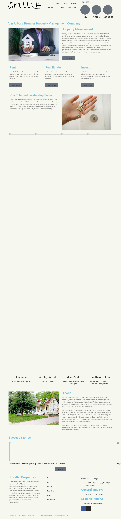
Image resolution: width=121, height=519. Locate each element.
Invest (62, 7)
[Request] (107, 10)
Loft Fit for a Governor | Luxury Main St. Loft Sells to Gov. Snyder (37, 463)
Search (73, 3)
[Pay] (85, 10)
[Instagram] (88, 508)
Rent (65, 3)
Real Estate (52, 7)
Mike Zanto (74, 377)
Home (58, 3)
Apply (96, 16)
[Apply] (96, 10)
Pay (85, 16)
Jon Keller (21, 377)
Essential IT (65, 515)
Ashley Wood (47, 377)
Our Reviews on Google (89, 479)
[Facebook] (83, 508)
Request (108, 16)
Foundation (72, 7)
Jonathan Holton (99, 377)
